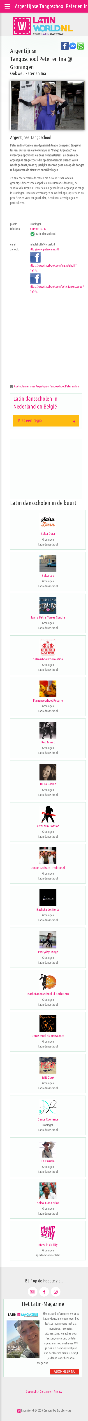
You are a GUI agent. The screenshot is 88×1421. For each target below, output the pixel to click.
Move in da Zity (48, 1244)
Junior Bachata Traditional (48, 868)
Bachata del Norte (48, 909)
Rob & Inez (48, 742)
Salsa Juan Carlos (48, 1203)
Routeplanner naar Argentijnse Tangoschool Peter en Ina (46, 386)
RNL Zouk (48, 1077)
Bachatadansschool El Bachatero (48, 994)
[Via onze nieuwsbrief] (32, 1292)
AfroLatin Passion (48, 826)
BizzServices (64, 1410)
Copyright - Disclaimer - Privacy (44, 1391)
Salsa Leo (48, 575)
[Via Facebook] (44, 1292)
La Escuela (48, 1161)
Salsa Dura (48, 533)
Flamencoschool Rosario (48, 700)
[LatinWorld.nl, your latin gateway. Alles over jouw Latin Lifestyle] (19, 1410)
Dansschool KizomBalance (48, 1036)
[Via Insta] (55, 1292)
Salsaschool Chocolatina (48, 659)
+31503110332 (38, 229)
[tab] (46, 421)
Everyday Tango (48, 952)
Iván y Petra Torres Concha (48, 617)
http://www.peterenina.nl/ (44, 249)
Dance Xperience (47, 1119)
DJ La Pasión (48, 784)
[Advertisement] (44, 338)
